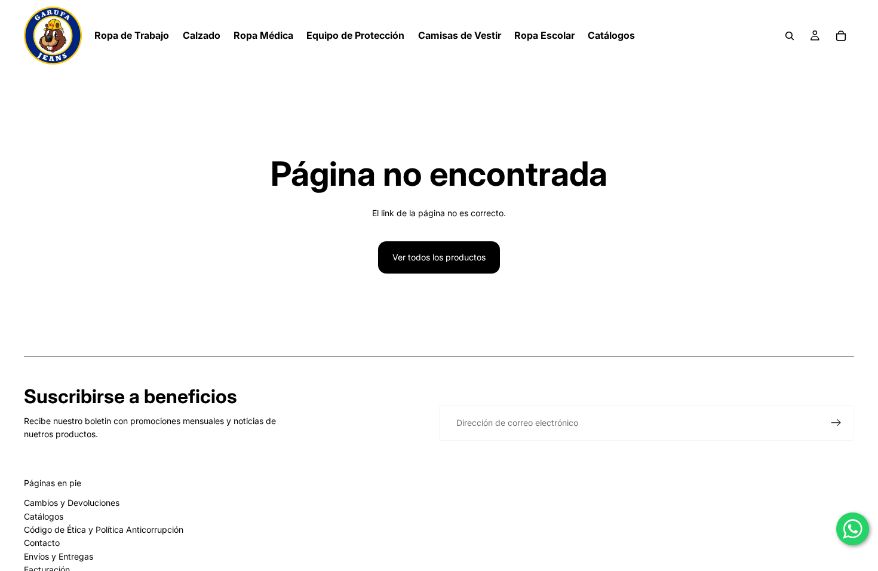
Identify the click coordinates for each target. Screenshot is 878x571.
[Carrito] (841, 36)
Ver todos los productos (439, 257)
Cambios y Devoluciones (71, 503)
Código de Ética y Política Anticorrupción (103, 529)
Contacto (42, 543)
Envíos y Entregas (58, 556)
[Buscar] (789, 36)
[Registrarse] (836, 422)
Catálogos (43, 516)
